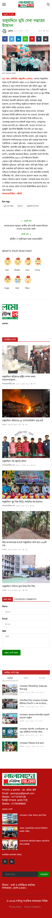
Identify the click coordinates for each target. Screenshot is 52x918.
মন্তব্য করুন (7, 599)
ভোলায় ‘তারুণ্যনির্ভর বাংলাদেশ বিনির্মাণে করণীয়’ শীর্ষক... (34, 829)
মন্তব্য (4, 630)
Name (5, 606)
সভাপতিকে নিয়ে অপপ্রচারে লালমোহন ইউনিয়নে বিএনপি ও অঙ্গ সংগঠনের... (34, 702)
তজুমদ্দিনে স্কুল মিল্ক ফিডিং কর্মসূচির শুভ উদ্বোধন (22, 501)
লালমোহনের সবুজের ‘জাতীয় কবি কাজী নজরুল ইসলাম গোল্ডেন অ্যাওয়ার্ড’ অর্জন (26, 227)
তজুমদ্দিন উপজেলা (8, 14)
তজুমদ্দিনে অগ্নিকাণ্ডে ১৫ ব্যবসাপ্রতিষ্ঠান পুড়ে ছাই (22, 420)
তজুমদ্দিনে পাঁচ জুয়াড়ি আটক (14, 461)
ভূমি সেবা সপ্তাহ (8, 206)
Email (5, 618)
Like (7, 270)
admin (10, 30)
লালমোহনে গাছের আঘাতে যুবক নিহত (33, 815)
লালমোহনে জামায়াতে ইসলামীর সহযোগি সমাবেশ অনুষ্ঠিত (35, 716)
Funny (37, 270)
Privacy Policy (15, 906)
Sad (17, 288)
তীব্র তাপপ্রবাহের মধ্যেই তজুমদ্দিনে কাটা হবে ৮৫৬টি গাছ (24, 544)
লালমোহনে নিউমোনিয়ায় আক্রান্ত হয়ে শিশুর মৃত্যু (33, 687)
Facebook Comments (26, 599)
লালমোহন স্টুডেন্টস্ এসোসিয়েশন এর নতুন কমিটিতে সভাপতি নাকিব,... (34, 730)
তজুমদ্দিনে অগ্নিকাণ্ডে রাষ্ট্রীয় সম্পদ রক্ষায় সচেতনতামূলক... (18, 378)
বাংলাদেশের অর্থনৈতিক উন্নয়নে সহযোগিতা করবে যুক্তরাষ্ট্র (34, 842)
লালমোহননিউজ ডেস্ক (8, 384)
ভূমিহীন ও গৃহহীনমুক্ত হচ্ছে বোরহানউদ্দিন (26, 238)
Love (27, 270)
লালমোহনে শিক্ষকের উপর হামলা (32, 743)
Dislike (17, 270)
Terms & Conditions (32, 906)
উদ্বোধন (20, 206)
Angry (6, 288)
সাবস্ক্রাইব (44, 874)
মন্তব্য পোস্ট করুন (11, 652)
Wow (27, 288)
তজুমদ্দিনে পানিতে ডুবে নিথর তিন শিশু (18, 586)
